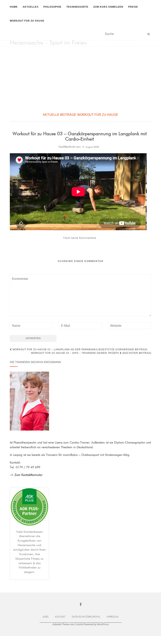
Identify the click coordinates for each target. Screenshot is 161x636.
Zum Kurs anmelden (108, 6)
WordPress (103, 624)
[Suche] (148, 34)
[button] (6, 78)
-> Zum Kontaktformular (26, 475)
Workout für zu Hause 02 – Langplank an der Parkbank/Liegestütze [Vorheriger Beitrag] (79, 349)
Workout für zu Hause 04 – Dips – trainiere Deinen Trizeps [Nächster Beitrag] (91, 353)
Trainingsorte (77, 6)
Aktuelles (30, 6)
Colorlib (79, 624)
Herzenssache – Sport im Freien (48, 43)
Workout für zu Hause (27, 20)
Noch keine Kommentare (79, 238)
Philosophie (52, 6)
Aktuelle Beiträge (59, 114)
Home (14, 6)
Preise (133, 6)
